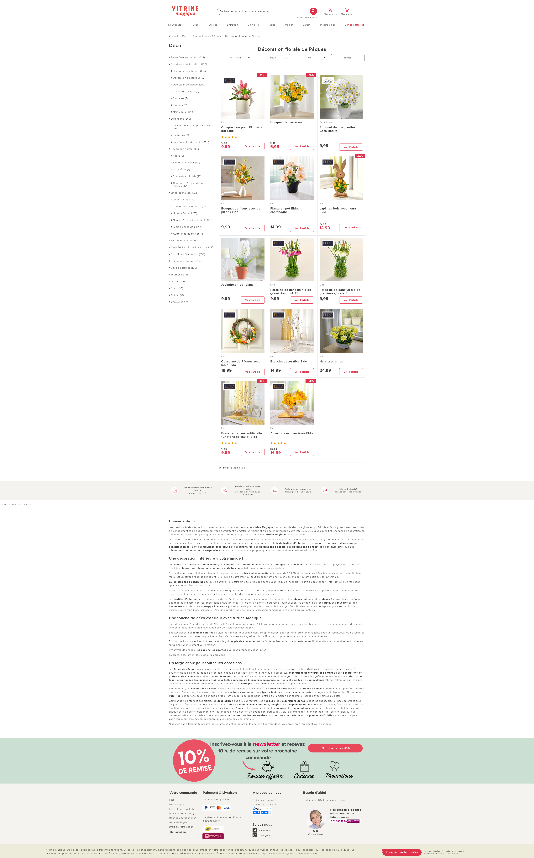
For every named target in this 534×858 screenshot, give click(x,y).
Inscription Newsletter (182, 809)
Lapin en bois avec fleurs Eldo (338, 210)
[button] (184, 792)
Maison (289, 24)
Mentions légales (432, 851)
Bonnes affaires (354, 24)
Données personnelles (182, 817)
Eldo (223, 122)
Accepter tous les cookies (402, 852)
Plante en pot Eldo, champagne (284, 210)
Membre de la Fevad (265, 804)
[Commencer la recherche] (313, 11)
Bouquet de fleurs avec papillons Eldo (241, 210)
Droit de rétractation (181, 826)
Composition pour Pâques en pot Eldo (242, 129)
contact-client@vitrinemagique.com (324, 800)
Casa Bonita (326, 122)
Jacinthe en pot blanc (237, 285)
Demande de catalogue (183, 813)
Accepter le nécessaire (453, 851)
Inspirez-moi (327, 24)
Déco (195, 24)
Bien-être (253, 24)
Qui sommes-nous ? (264, 800)
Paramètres (429, 853)
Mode (272, 24)
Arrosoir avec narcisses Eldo (291, 433)
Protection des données (448, 853)
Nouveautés (175, 24)
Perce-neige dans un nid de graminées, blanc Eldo (340, 291)
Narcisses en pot (332, 361)
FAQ (171, 800)
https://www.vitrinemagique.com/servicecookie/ (289, 853)
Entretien (232, 24)
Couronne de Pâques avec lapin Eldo (240, 363)
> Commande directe (307, 18)
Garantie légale (178, 822)
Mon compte (176, 804)
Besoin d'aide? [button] (315, 792)
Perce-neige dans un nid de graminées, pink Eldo (290, 291)
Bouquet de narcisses (286, 122)
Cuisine (212, 24)
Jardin (307, 24)
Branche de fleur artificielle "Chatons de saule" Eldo (241, 435)
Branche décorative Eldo (288, 361)
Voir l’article (252, 146)
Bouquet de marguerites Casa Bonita (338, 129)
